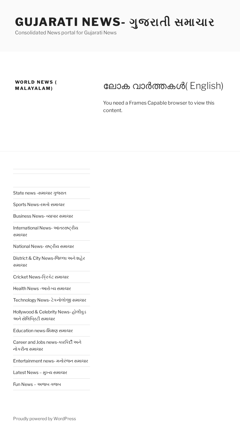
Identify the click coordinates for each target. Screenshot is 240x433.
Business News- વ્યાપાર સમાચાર (43, 216)
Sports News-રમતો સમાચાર (39, 204)
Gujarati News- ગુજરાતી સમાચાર (115, 22)
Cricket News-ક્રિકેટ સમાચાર (41, 276)
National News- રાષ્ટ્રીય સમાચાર (43, 246)
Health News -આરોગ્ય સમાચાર (42, 288)
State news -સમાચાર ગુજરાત (39, 192)
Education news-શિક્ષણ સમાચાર (43, 330)
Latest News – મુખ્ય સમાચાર (40, 372)
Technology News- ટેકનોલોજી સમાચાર (49, 300)
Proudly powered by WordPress (44, 418)
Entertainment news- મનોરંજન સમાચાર (50, 360)
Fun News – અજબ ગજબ (37, 384)
